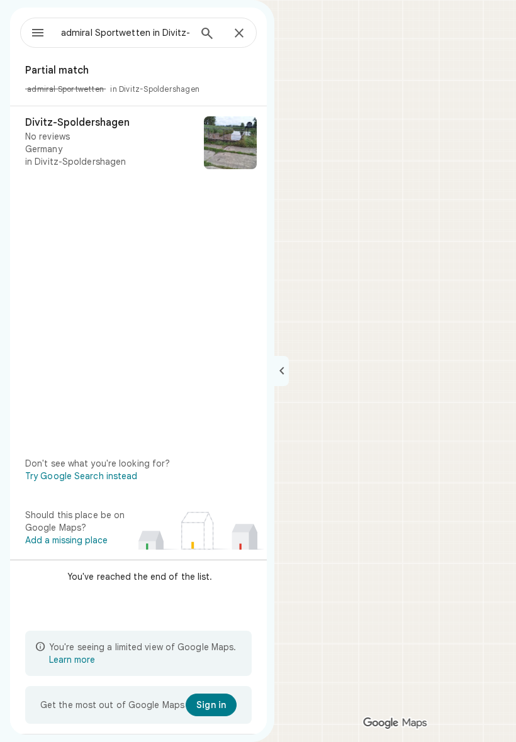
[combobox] (125, 32)
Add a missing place (66, 540)
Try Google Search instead (81, 476)
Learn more (72, 659)
